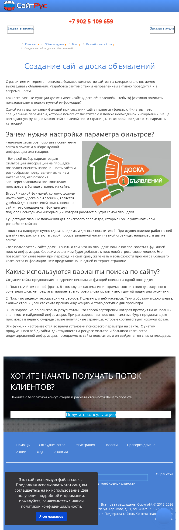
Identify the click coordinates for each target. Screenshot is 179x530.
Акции (21, 452)
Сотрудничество (52, 445)
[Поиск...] (152, 477)
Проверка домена (141, 445)
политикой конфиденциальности (51, 506)
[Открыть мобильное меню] (158, 6)
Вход (39, 452)
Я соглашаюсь (51, 516)
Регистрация (85, 445)
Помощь (23, 445)
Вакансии (60, 452)
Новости (111, 445)
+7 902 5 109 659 (91, 21)
